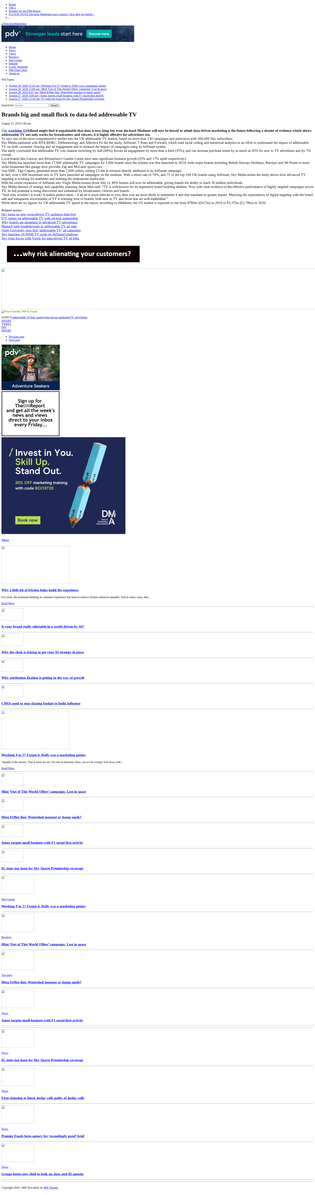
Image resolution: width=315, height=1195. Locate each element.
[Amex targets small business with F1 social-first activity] (12, 835)
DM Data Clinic (18, 70)
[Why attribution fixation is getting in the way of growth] (12, 670)
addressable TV (21, 317)
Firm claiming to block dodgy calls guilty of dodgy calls (42, 1098)
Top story (6, 975)
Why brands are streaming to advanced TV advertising (39, 222)
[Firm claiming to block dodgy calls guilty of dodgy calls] (17, 1084)
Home (12, 4)
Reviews (14, 57)
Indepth (13, 63)
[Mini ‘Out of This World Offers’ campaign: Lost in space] (12, 784)
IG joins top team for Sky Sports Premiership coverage (42, 868)
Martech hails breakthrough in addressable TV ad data (39, 226)
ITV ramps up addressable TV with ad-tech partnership (39, 218)
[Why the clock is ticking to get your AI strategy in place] (12, 645)
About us (14, 73)
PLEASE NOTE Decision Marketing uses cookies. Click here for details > (52, 14)
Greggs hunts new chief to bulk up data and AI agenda (42, 1174)
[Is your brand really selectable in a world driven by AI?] (12, 619)
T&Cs (12, 7)
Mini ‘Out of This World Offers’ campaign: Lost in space (43, 792)
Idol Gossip (15, 60)
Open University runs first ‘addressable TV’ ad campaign (41, 230)
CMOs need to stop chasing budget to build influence (40, 703)
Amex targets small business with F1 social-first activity (42, 843)
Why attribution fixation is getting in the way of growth (42, 678)
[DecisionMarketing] (157, 24)
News (12, 50)
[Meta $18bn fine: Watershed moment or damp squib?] (12, 810)
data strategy (37, 317)
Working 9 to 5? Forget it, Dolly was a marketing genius (43, 755)
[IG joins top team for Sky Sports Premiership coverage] (12, 861)
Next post (14, 340)
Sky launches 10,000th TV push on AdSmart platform (39, 234)
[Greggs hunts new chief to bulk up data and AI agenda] (17, 1160)
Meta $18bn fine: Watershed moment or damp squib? (41, 817)
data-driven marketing (57, 317)
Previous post (16, 336)
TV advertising (78, 317)
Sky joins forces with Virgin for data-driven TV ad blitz (40, 238)
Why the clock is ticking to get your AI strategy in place (42, 652)
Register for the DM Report (24, 11)
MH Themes (51, 1187)
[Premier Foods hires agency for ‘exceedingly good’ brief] (17, 1122)
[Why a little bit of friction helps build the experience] (35, 582)
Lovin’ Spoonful (18, 66)
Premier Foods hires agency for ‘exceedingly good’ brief (42, 1136)
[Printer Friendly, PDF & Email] (19, 311)
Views (12, 53)
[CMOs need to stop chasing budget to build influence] (12, 696)
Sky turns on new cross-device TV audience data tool (38, 214)
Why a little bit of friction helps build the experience (39, 590)
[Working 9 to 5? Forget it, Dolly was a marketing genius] (35, 747)
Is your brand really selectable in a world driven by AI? (42, 626)
